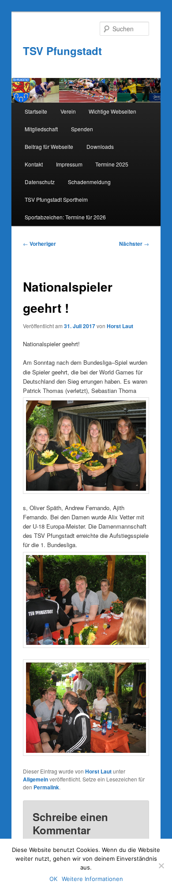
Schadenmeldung (89, 181)
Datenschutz (40, 181)
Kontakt (34, 164)
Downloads (100, 146)
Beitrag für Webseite (49, 146)
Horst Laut (120, 326)
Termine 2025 (111, 164)
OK (53, 878)
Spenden (82, 129)
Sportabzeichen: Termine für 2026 (65, 217)
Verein (68, 111)
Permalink (46, 787)
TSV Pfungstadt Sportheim (56, 199)
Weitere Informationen (92, 878)
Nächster (134, 244)
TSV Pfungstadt (62, 50)
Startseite (36, 111)
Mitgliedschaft (41, 129)
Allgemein (35, 779)
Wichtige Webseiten (112, 111)
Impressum (69, 164)
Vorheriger (39, 244)
